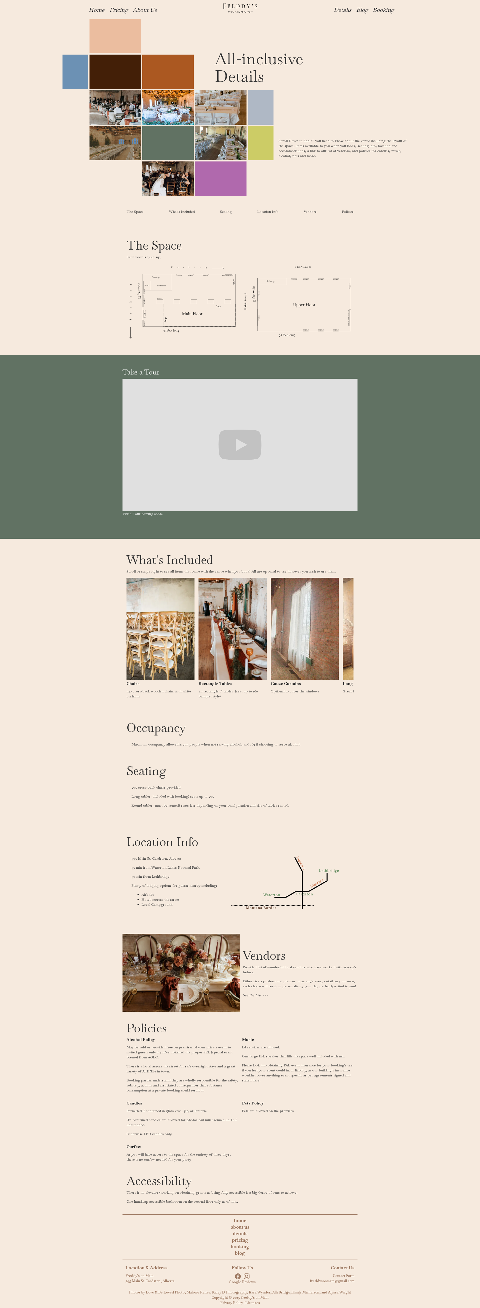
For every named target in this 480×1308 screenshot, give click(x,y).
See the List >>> (255, 995)
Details (343, 10)
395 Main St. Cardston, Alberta (150, 1281)
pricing (240, 1240)
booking (240, 1246)
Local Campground (157, 904)
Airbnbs (148, 894)
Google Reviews (242, 1282)
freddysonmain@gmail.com (332, 1281)
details (240, 1233)
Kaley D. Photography (229, 1292)
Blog (362, 10)
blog (240, 1253)
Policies (348, 211)
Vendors (310, 211)
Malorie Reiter (198, 1292)
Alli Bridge (281, 1292)
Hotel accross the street (160, 899)
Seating (226, 211)
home (240, 1220)
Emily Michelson (305, 1292)
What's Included (182, 211)
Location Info (267, 211)
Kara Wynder (259, 1292)
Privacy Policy (231, 1302)
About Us (145, 10)
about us (240, 1227)
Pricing (119, 10)
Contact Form (343, 1275)
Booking (383, 10)
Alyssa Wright (339, 1292)
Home (96, 10)
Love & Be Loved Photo (165, 1292)
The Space (135, 211)
